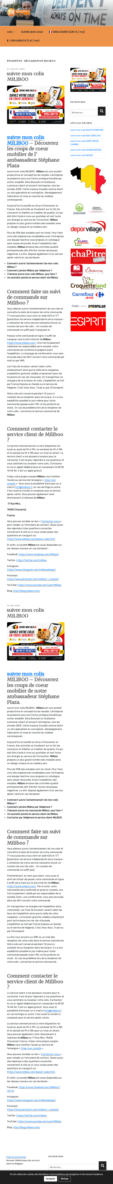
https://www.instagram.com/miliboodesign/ (31, 569)
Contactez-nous (50, 521)
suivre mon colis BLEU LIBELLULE (85, 135)
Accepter (50, 1179)
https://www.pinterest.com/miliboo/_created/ (33, 579)
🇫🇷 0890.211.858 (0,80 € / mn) (67, 32)
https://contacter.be (16, 1157)
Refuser (65, 1179)
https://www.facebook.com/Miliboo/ (39, 554)
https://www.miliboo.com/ (21, 342)
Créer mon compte (31, 1048)
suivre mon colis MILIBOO (25, 76)
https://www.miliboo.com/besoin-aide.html (31, 539)
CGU (10, 32)
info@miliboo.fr (23, 487)
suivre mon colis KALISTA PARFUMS (86, 130)
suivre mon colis (25, 674)
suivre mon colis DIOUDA (81, 155)
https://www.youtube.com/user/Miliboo (39, 585)
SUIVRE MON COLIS (32, 32)
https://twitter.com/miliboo (31, 560)
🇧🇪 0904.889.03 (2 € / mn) (23, 40)
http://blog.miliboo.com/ (26, 590)
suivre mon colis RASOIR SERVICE (86, 150)
